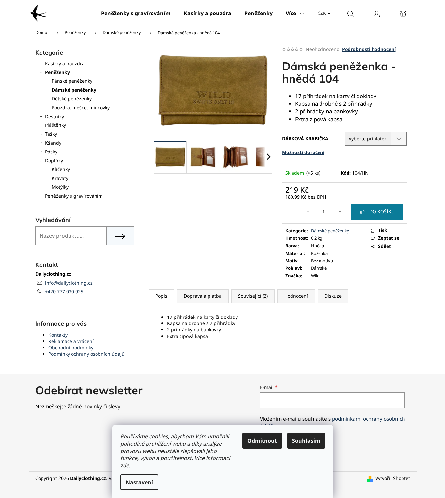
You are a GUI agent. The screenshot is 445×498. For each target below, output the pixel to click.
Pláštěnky (55, 125)
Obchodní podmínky (70, 348)
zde (124, 465)
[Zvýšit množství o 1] (340, 212)
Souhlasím (306, 440)
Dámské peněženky (74, 90)
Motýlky (60, 187)
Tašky (51, 134)
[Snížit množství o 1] (308, 212)
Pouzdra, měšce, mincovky (81, 107)
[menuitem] (136, 13)
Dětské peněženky (72, 99)
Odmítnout (262, 440)
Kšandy (53, 143)
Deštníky (54, 116)
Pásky (51, 152)
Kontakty (58, 335)
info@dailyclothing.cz (69, 283)
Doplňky (54, 160)
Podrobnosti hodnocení (369, 49)
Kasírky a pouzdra (65, 63)
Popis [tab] (161, 296)
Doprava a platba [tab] (203, 296)
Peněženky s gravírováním (74, 196)
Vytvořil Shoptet (392, 478)
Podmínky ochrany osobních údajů (86, 354)
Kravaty (60, 178)
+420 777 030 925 (64, 292)
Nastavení (139, 482)
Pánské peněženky (72, 81)
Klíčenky (61, 169)
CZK (322, 13)
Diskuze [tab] (333, 296)
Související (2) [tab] (253, 296)
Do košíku (382, 211)
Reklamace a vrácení (71, 341)
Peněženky (57, 72)
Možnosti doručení (303, 152)
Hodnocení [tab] (296, 296)
